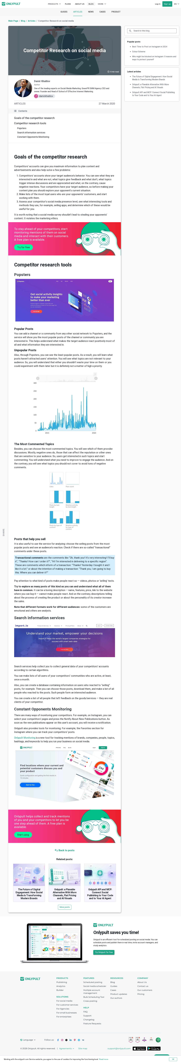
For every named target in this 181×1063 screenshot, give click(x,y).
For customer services (67, 1005)
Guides (64, 12)
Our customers (144, 990)
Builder (60, 990)
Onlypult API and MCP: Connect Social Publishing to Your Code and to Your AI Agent (100, 894)
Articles (77, 12)
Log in (158, 4)
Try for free (23, 247)
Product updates (118, 994)
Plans (68, 4)
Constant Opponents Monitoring (33, 137)
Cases (102, 12)
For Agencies (62, 1009)
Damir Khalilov (42, 81)
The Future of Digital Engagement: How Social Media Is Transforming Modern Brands (29, 894)
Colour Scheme (138, 51)
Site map (82, 1048)
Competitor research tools (30, 123)
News (91, 12)
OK (173, 1059)
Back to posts (66, 850)
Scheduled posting (92, 982)
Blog (91, 4)
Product (116, 12)
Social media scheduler (94, 986)
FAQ (85, 1012)
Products (53, 4)
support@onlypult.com (119, 1048)
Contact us (142, 986)
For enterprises (63, 1017)
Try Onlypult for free (104, 952)
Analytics (60, 986)
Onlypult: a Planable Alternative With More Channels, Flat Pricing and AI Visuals (64, 894)
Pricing (140, 994)
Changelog (88, 1019)
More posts (65, 907)
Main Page (13, 21)
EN (175, 4)
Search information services (31, 132)
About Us (79, 4)
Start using (23, 834)
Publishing (61, 982)
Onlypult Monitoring (24, 737)
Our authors (116, 998)
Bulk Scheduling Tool (93, 997)
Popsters (21, 128)
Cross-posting (90, 1001)
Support (87, 1016)
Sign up (167, 4)
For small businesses (66, 1013)
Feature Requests (92, 1023)
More (100, 4)
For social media (64, 1001)
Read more (103, 1059)
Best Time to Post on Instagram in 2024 (149, 47)
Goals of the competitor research (34, 118)
